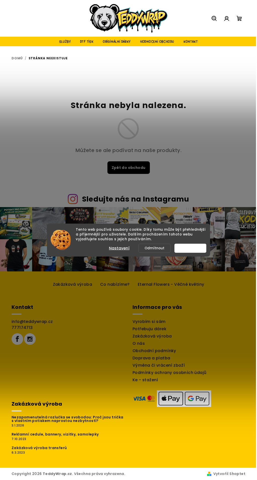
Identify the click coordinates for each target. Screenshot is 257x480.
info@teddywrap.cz (32, 321)
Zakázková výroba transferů (39, 448)
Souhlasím (192, 248)
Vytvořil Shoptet (229, 473)
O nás (139, 343)
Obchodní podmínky (154, 351)
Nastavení (119, 248)
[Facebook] (17, 339)
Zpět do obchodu (129, 167)
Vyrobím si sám (149, 321)
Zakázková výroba (72, 284)
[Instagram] (30, 339)
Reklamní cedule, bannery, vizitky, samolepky (55, 434)
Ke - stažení (145, 380)
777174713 (22, 327)
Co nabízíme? (115, 284)
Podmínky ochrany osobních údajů (169, 372)
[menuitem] (65, 41)
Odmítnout (154, 248)
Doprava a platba (151, 358)
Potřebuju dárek (149, 329)
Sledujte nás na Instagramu (135, 199)
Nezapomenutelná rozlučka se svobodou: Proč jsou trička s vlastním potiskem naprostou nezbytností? (67, 418)
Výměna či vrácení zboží (159, 365)
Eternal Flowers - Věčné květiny (171, 284)
